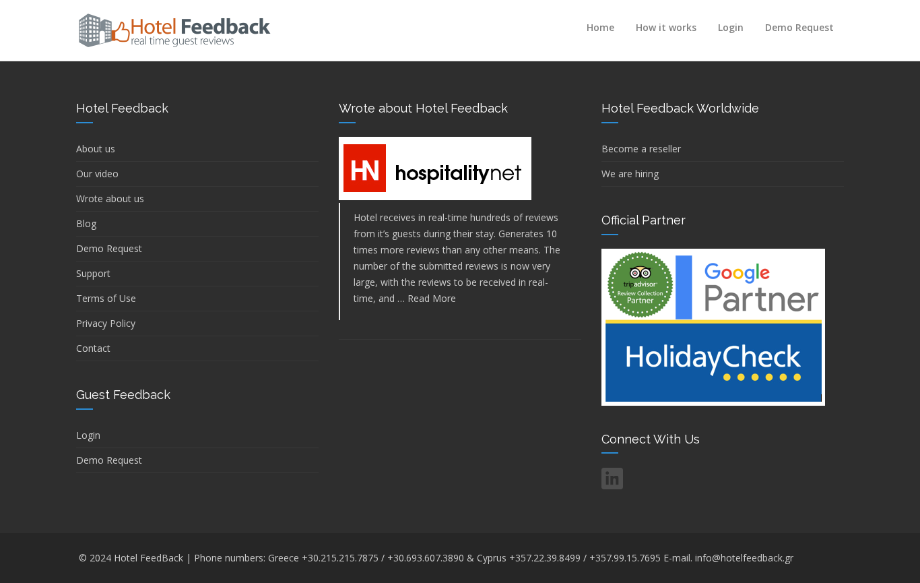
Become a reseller (641, 148)
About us (95, 148)
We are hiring (630, 173)
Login (731, 27)
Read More (431, 298)
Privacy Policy (105, 323)
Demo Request (799, 27)
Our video (97, 173)
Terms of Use (106, 298)
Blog (86, 223)
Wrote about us (110, 198)
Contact (93, 348)
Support (93, 273)
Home (600, 27)
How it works (666, 27)
